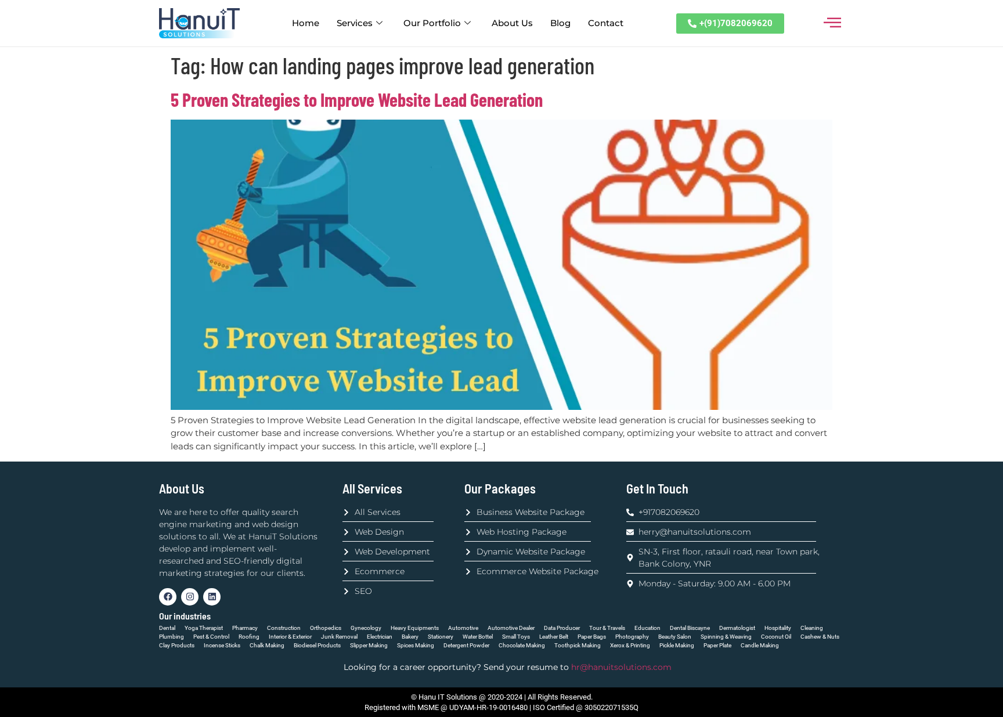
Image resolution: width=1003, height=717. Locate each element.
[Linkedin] (212, 597)
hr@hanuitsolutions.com (620, 667)
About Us (512, 22)
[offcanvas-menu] (832, 23)
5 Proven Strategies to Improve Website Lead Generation (357, 99)
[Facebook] (167, 597)
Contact (605, 22)
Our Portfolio (432, 22)
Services (355, 22)
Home (305, 22)
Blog (560, 22)
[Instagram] (190, 597)
